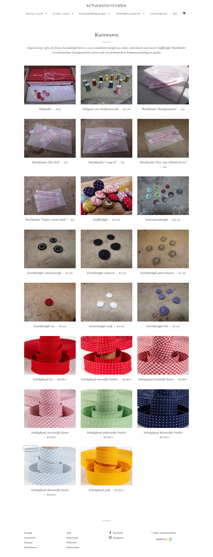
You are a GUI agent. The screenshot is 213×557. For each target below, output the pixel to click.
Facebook (117, 532)
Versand (28, 542)
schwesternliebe (106, 5)
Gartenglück (158, 13)
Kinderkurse (30, 547)
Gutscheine (30, 537)
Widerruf (71, 542)
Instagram (117, 537)
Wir (175, 13)
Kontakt (28, 532)
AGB (69, 532)
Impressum (72, 537)
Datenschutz (73, 547)
